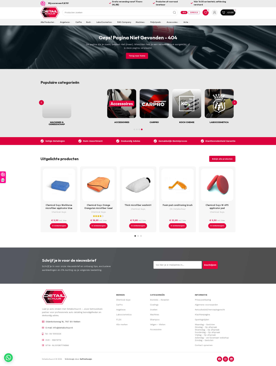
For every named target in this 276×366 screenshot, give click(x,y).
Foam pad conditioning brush (177, 205)
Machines (154, 314)
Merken (120, 295)
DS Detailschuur (178, 209)
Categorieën (157, 295)
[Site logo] (50, 12)
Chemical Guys (59, 212)
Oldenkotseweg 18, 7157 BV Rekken (63, 321)
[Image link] (54, 296)
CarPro (119, 305)
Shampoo (155, 319)
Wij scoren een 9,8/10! (58, 3)
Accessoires (156, 329)
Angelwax (120, 309)
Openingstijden (202, 319)
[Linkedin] (231, 359)
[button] (234, 102)
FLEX (118, 319)
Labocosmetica (123, 314)
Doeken (153, 309)
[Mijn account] (214, 12)
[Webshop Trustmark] (43, 3)
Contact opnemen (204, 345)
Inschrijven (210, 265)
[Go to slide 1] (135, 236)
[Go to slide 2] (138, 236)
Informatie (201, 295)
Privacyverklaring (203, 300)
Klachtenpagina (202, 314)
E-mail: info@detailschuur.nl (59, 328)
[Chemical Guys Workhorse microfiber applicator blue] (59, 185)
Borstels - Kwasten (159, 300)
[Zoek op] (174, 12)
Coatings (154, 305)
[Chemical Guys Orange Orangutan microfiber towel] (98, 185)
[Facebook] (219, 359)
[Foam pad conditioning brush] (177, 185)
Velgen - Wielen (157, 324)
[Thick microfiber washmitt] (138, 185)
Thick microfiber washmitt (138, 205)
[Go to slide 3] (141, 236)
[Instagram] (225, 359)
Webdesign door (78, 359)
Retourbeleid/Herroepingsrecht (210, 309)
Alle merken (122, 324)
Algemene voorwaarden (206, 305)
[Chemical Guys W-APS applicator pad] (217, 185)
